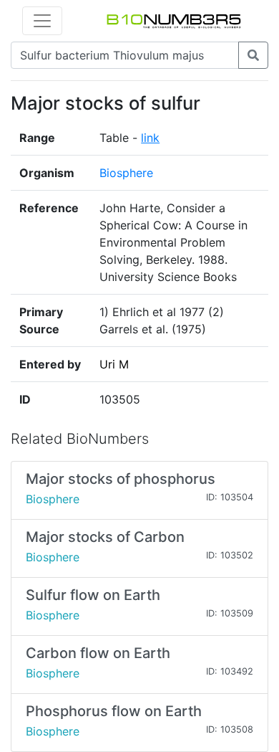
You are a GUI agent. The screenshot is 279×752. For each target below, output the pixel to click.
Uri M (114, 364)
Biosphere (126, 173)
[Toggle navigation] (42, 20)
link (150, 137)
